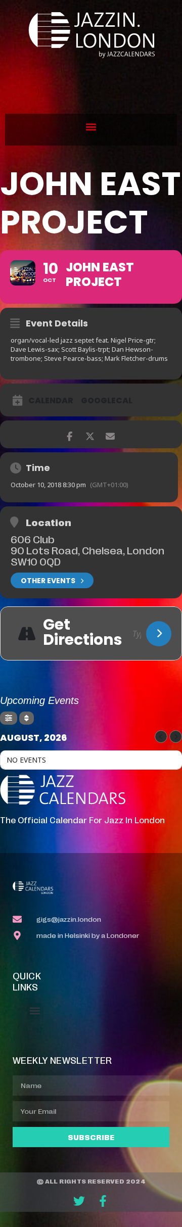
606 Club (33, 539)
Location (48, 522)
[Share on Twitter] (90, 434)
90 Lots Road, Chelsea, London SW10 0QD (87, 555)
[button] (91, 127)
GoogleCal (106, 400)
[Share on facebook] (69, 434)
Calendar (50, 400)
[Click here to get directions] (158, 633)
